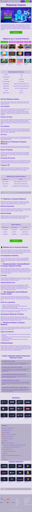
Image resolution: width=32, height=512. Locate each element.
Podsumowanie (4, 453)
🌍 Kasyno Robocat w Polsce (7, 449)
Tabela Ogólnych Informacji (6, 430)
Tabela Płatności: (5, 440)
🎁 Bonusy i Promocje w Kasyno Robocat (9, 434)
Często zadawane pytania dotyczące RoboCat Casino (11, 455)
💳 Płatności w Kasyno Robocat (7, 438)
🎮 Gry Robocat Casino (6, 432)
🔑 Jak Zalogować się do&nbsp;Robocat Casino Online (11, 447)
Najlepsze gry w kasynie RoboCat (7, 428)
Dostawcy (3, 457)
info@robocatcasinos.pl (27, 504)
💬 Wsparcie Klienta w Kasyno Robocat (8, 451)
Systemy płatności (5, 459)
